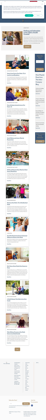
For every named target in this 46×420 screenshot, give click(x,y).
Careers (26, 390)
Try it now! (40, 141)
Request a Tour (17, 382)
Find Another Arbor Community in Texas (17, 378)
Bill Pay (37, 362)
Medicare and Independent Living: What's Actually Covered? (32, 32)
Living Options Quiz (26, 382)
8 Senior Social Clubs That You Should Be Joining (40, 124)
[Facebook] (32, 405)
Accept (29, 15)
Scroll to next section (23, 20)
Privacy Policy (26, 405)
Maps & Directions (17, 375)
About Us (26, 388)
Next (17, 349)
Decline (38, 15)
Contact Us (16, 381)
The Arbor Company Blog (39, 82)
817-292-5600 (16, 384)
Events (26, 384)
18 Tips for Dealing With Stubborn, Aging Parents (40, 90)
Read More (27, 46)
